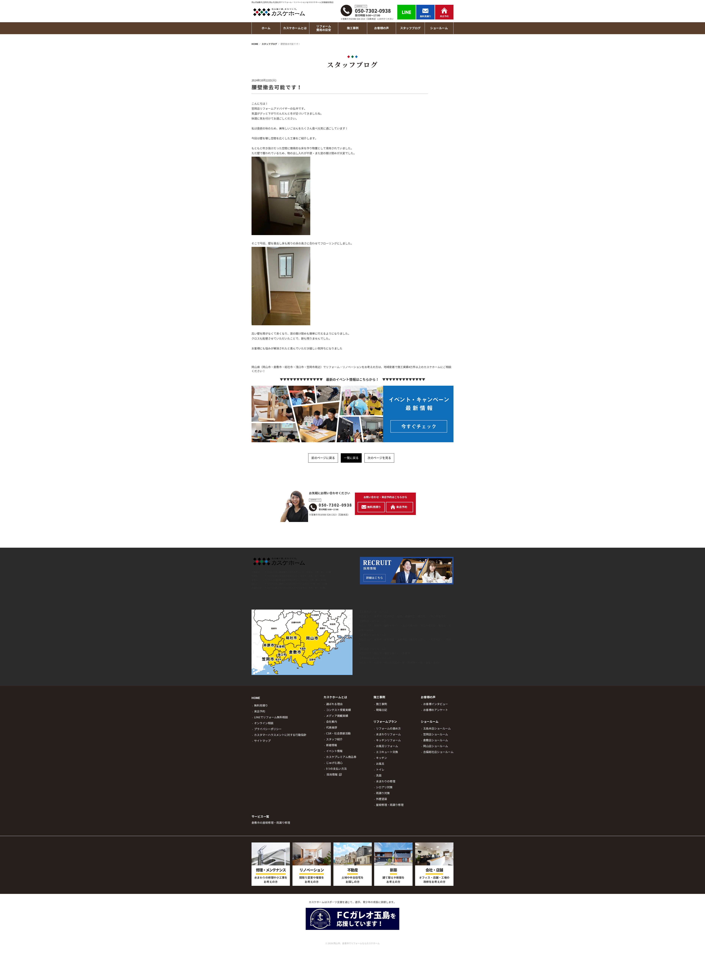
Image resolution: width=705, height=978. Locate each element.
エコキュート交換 (387, 752)
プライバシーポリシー (268, 729)
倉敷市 (378, 616)
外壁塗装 (381, 799)
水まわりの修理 (385, 781)
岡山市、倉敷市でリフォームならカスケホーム (356, 943)
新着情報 (331, 745)
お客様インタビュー (435, 704)
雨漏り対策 (383, 793)
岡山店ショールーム (372, 649)
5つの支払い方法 (336, 768)
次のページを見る (379, 458)
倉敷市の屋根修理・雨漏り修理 (271, 822)
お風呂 (380, 764)
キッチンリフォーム (388, 740)
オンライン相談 (263, 723)
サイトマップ (262, 741)
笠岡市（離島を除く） (387, 625)
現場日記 (381, 710)
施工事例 (381, 704)
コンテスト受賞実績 (338, 710)
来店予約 (259, 711)
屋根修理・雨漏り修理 (390, 805)
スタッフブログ (410, 28)
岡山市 (378, 653)
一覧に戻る (351, 458)
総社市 (378, 662)
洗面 (379, 775)
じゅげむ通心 (334, 763)
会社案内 (331, 721)
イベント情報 (334, 751)
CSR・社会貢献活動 (338, 733)
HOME (256, 698)
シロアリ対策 (384, 787)
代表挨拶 (331, 727)
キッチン (381, 758)
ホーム (266, 28)
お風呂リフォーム (387, 746)
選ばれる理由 (334, 704)
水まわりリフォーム (388, 734)
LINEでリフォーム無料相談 (271, 717)
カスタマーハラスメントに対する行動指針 (280, 735)
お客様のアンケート (435, 710)
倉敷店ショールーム (372, 635)
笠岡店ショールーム (372, 621)
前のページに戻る (323, 458)
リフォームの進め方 (388, 728)
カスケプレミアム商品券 (341, 757)
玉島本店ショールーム (374, 611)
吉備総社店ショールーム (375, 658)
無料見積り (261, 705)
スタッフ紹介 (334, 739)
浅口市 (434, 616)
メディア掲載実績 (337, 716)
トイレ (380, 769)
